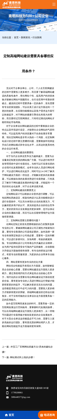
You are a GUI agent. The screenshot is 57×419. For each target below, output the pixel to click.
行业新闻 (37, 37)
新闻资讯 (26, 37)
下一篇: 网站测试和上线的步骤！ (18, 357)
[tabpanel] (28, 20)
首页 (16, 37)
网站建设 (19, 152)
